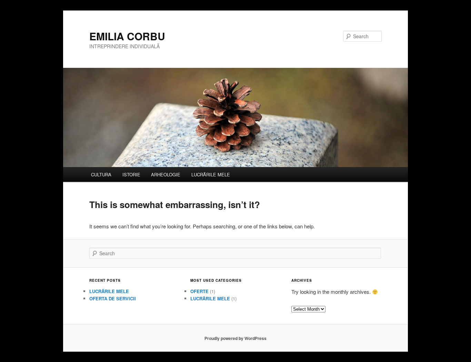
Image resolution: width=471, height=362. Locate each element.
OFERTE (199, 291)
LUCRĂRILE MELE (210, 174)
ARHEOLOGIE (165, 174)
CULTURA (101, 174)
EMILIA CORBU (127, 36)
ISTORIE (131, 174)
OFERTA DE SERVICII (112, 298)
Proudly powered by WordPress (235, 338)
